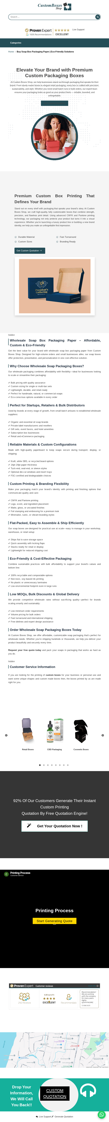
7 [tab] (63, 765)
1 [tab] (40, 765)
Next (102, 735)
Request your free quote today (24, 650)
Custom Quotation (54, 1093)
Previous (6, 735)
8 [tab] (67, 765)
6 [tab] (59, 765)
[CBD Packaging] (54, 730)
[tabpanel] (54, 735)
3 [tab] (48, 765)
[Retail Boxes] (28, 730)
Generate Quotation (63, 1117)
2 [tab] (44, 765)
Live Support (78, 29)
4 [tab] (52, 765)
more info (92, 985)
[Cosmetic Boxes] (81, 730)
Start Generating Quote (54, 921)
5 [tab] (55, 765)
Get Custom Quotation (54, 103)
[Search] (97, 17)
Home (11, 52)
